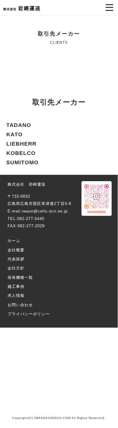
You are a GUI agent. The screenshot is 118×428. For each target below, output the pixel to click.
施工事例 (16, 286)
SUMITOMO (22, 162)
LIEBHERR (21, 144)
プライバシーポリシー (29, 314)
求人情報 (16, 295)
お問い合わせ (20, 305)
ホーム (14, 240)
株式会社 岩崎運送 (21, 8)
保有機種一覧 (20, 277)
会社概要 (16, 250)
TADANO (18, 125)
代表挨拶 (16, 259)
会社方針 (16, 268)
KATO (14, 134)
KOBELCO (21, 153)
